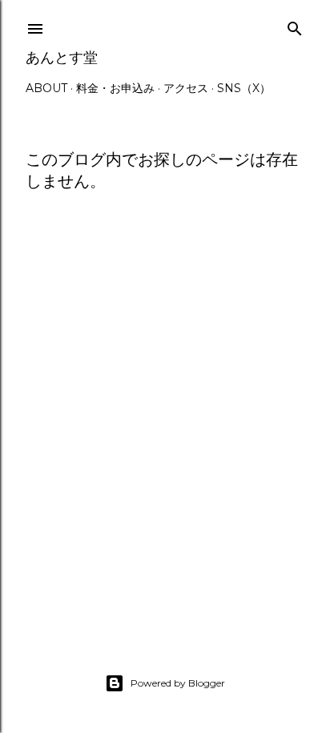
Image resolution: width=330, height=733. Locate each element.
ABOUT (46, 88)
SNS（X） (244, 88)
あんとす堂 (62, 57)
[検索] (294, 25)
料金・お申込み (115, 88)
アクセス (185, 88)
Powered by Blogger (178, 683)
